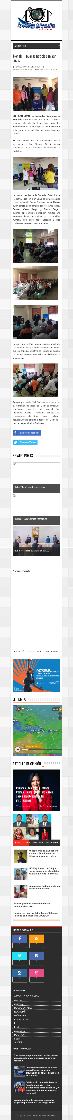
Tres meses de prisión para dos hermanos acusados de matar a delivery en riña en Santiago (36, 1058)
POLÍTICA (19, 1035)
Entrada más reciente (23, 651)
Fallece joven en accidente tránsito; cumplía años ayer (32, 905)
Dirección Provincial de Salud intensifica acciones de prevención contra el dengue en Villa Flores (42, 1071)
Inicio (39, 651)
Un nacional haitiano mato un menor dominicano (44, 887)
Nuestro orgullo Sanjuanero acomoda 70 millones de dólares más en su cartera (43, 853)
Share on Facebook (29, 432)
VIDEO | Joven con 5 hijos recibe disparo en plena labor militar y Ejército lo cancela (44, 871)
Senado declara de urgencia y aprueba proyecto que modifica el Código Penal (34, 1101)
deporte (18, 1000)
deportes (18, 1004)
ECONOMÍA (20, 1011)
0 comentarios (50, 806)
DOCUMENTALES (23, 1008)
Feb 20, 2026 (24, 806)
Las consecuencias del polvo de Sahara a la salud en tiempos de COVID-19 (36, 914)
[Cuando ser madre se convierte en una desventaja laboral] (45, 833)
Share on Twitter (28, 442)
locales (40, 69)
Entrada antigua (52, 651)
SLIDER (53, 69)
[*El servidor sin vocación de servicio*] (45, 820)
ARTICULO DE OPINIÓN (27, 763)
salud (46, 69)
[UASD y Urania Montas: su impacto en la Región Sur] (32, 820)
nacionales (19, 1031)
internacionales (21, 1019)
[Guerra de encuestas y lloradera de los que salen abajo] (19, 820)
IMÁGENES (20, 1015)
